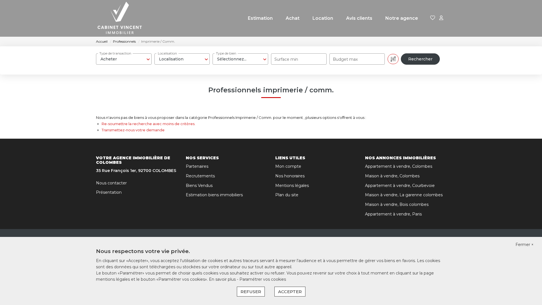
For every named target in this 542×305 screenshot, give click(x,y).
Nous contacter (111, 183)
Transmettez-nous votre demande (133, 130)
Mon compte (288, 166)
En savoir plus (223, 279)
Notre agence (401, 18)
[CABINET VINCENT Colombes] (119, 18)
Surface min (286, 59)
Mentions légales (292, 185)
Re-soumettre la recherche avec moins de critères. (148, 123)
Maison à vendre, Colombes (392, 175)
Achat (293, 18)
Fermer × (524, 244)
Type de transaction (115, 53)
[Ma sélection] (432, 18)
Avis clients (359, 18)
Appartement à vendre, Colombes (398, 166)
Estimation (260, 18)
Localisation (167, 53)
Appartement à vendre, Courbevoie (400, 185)
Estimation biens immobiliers (214, 194)
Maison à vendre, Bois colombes (397, 204)
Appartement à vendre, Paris (393, 214)
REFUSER (251, 291)
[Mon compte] (441, 18)
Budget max (345, 59)
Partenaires (197, 166)
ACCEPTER (290, 291)
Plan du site (286, 194)
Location (322, 18)
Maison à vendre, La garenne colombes (404, 194)
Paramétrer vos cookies (262, 279)
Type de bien (226, 53)
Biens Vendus (199, 185)
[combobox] (123, 59)
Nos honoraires (290, 175)
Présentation (109, 192)
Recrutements (200, 175)
